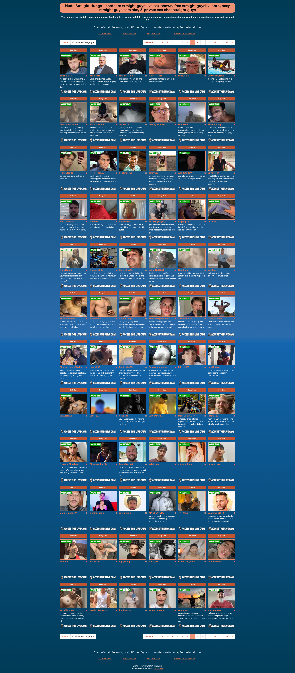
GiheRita (123, 416)
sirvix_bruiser (126, 513)
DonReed (183, 124)
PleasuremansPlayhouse (73, 367)
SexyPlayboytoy (157, 221)
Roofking (183, 270)
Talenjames (66, 75)
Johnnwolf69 (215, 561)
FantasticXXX (126, 367)
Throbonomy (214, 124)
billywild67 (183, 367)
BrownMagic (214, 610)
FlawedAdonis (67, 318)
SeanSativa (95, 561)
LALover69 (124, 221)
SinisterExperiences (159, 318)
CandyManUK (215, 318)
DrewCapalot (66, 270)
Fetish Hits (158, 668)
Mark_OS (153, 561)
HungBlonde (66, 173)
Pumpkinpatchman (158, 367)
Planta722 (213, 416)
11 (215, 42)
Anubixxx (183, 610)
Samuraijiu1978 (216, 513)
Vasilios (212, 270)
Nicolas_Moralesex (70, 464)
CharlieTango (126, 318)
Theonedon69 (97, 173)
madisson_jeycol (187, 561)
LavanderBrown (216, 75)
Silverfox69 (214, 173)
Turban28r (124, 124)
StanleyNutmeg (157, 124)
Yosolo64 (94, 221)
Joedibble (95, 75)
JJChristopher (97, 124)
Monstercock (155, 75)
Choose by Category (82, 42)
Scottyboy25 (125, 173)
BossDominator (186, 416)
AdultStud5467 (186, 173)
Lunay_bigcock (157, 610)
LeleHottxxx (214, 367)
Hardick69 (95, 367)
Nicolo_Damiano (98, 610)
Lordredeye (125, 610)
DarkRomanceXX (68, 513)
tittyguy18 (183, 221)
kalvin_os (154, 464)
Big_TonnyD (125, 561)
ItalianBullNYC (156, 270)
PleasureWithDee (69, 124)
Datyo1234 (95, 416)
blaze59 (212, 221)
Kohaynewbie (67, 221)
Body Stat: (73, 50)
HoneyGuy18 (126, 270)
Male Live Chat (129, 33)
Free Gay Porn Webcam (184, 33)
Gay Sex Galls (153, 33)
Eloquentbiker (97, 270)
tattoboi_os (214, 464)
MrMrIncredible (127, 75)
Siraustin (64, 561)
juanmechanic (97, 513)
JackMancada (67, 610)
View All (149, 42)
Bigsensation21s (98, 464)
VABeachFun (185, 318)
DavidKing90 (155, 416)
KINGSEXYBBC (156, 513)
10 (208, 42)
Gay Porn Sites (105, 33)
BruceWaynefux (127, 464)
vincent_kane (185, 464)
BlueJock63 (184, 75)
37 (227, 42)
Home (65, 42)
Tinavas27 (154, 173)
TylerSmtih (183, 513)
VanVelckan (66, 416)
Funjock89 (95, 318)
